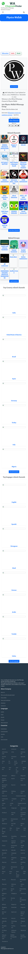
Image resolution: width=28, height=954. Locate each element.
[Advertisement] (14, 36)
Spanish (2, 717)
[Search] (24, 12)
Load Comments (14, 281)
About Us (3, 692)
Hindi (18, 53)
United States (4, 729)
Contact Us (3, 705)
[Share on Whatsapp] (12, 125)
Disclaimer (3, 703)
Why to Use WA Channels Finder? (8, 695)
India (12, 53)
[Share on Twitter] (18, 125)
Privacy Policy (3, 697)
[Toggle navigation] (3, 12)
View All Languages (14, 661)
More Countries (4, 739)
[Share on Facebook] (9, 125)
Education (5, 53)
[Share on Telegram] (15, 125)
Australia (3, 734)
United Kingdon (4, 731)
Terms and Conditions (5, 700)
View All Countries (14, 472)
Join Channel (14, 86)
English (2, 712)
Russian (2, 720)
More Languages (4, 722)
